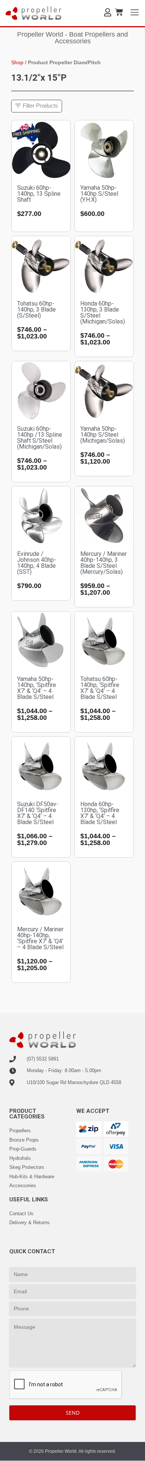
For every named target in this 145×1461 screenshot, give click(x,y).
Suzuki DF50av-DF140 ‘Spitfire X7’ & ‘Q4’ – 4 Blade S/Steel (37, 813)
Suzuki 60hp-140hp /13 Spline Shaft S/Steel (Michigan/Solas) (39, 437)
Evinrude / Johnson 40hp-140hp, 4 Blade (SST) (36, 562)
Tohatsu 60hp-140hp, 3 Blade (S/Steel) (36, 309)
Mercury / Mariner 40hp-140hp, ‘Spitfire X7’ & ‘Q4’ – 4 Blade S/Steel (40, 938)
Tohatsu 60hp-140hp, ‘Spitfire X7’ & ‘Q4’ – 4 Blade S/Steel (99, 687)
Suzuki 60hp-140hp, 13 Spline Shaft (39, 193)
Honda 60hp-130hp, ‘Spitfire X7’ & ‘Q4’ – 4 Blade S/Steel (99, 813)
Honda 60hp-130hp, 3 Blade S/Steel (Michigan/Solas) (102, 312)
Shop (17, 62)
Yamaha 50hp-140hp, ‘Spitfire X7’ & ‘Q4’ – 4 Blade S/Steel (36, 687)
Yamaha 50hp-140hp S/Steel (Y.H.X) (99, 193)
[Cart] (119, 12)
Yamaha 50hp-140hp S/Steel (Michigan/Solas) (102, 434)
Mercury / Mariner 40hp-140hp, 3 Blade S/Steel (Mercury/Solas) (103, 562)
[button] (36, 106)
